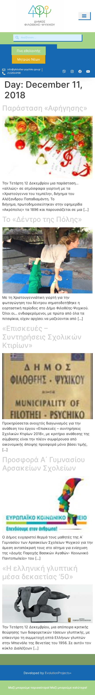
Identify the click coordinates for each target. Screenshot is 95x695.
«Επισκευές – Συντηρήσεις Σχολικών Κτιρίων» (42, 337)
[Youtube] (88, 72)
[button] (84, 15)
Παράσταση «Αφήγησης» (44, 108)
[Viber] (64, 72)
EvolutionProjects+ (58, 673)
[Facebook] (80, 72)
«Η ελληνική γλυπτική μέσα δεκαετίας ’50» (40, 572)
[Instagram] (72, 72)
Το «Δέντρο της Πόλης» (42, 219)
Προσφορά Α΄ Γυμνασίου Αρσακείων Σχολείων (43, 463)
